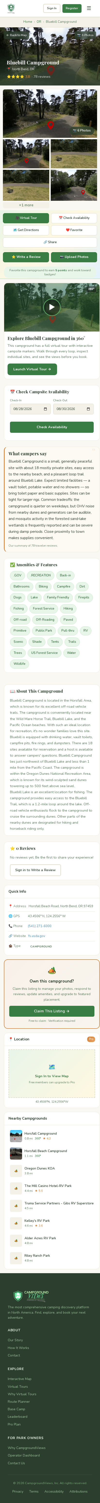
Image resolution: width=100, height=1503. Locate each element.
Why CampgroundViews (27, 1448)
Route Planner (19, 1401)
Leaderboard (17, 1416)
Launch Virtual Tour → (32, 369)
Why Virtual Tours (22, 1394)
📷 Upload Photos (74, 257)
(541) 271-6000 (39, 926)
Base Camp (16, 1409)
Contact (14, 1355)
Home (27, 22)
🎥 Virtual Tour (26, 218)
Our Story (15, 1340)
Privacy (17, 1491)
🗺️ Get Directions (26, 230)
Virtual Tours (18, 1386)
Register (72, 8)
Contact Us (16, 1463)
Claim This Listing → (52, 1011)
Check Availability (52, 427)
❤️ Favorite (74, 230)
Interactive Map (20, 1379)
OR (39, 22)
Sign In (52, 8)
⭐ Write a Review (26, 257)
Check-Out (60, 400)
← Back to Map (16, 35)
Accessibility (54, 1491)
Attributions (78, 1491)
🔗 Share (50, 242)
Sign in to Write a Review (35, 870)
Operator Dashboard (24, 1455)
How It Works (18, 1348)
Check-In (16, 400)
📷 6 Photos (85, 35)
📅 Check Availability (74, 218)
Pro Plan (14, 1424)
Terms (34, 1491)
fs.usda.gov (36, 936)
